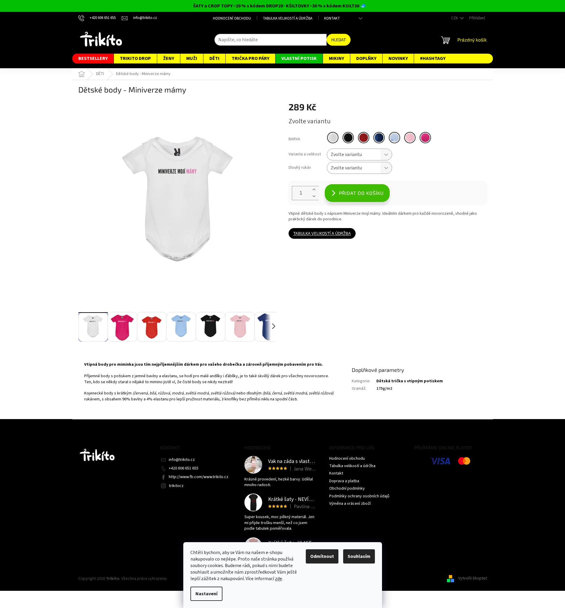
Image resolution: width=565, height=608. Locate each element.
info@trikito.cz (182, 460)
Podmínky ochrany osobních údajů (359, 496)
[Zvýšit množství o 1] (314, 189)
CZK (455, 18)
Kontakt (332, 18)
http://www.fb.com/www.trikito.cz (198, 477)
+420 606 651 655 (183, 468)
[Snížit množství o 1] (314, 196)
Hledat (338, 39)
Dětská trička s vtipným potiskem (409, 381)
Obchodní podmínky (347, 488)
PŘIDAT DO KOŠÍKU (361, 193)
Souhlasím (359, 556)
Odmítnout (322, 556)
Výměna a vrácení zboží (350, 504)
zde (278, 578)
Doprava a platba (344, 481)
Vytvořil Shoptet (472, 579)
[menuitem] (93, 58)
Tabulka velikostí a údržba (287, 18)
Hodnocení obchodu (232, 18)
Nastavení (206, 594)
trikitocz (176, 486)
